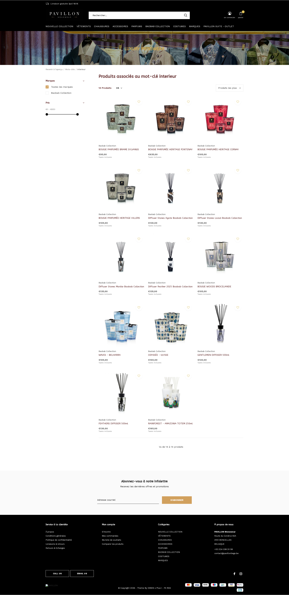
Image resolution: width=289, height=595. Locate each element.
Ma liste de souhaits (111, 540)
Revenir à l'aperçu (54, 69)
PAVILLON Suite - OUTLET (219, 26)
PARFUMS (136, 26)
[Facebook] (234, 573)
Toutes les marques (62, 87)
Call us (57, 573)
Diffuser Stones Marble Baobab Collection (121, 286)
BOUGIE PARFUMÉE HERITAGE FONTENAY (170, 149)
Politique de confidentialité (59, 540)
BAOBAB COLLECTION (157, 26)
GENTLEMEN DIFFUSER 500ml (213, 355)
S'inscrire (106, 532)
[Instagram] (240, 573)
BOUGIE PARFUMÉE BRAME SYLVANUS (119, 149)
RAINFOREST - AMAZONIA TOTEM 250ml (170, 423)
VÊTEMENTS (84, 26)
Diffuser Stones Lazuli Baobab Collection (219, 218)
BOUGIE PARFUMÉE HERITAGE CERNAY (218, 149)
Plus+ (159, 588)
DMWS (151, 588)
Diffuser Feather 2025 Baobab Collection (170, 286)
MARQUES (194, 26)
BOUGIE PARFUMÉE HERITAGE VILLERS (119, 218)
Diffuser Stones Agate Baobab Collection (170, 218)
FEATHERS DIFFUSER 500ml (113, 423)
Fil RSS (167, 588)
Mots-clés (70, 69)
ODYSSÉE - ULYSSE (158, 355)
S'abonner (176, 500)
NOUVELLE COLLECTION (59, 26)
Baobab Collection (61, 93)
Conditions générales (56, 536)
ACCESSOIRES (120, 26)
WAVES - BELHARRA (110, 355)
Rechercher (185, 15)
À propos (50, 532)
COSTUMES (179, 26)
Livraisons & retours (55, 544)
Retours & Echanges (55, 548)
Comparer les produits (112, 544)
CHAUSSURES (101, 26)
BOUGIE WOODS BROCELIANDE (214, 286)
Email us (82, 573)
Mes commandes (110, 536)
